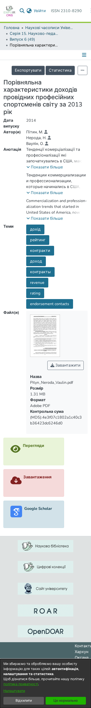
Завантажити (67, 365)
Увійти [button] (40, 11)
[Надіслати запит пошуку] (22, 11)
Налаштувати (14, 691)
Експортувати (28, 70)
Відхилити (24, 700)
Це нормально (65, 700)
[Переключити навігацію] (84, 55)
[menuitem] (29, 11)
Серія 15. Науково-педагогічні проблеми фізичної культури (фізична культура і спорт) (34, 33)
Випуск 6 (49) (22, 39)
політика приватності (20, 684)
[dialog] (45, 683)
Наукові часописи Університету (49, 27)
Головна (11, 27)
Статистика (60, 70)
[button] (44, 167)
